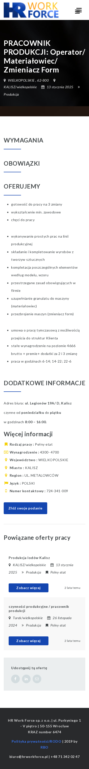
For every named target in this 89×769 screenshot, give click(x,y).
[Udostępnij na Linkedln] (26, 679)
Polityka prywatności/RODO (37, 741)
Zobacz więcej (28, 588)
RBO (44, 747)
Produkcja (11, 94)
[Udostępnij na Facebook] (15, 679)
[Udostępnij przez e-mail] (37, 679)
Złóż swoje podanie (25, 508)
